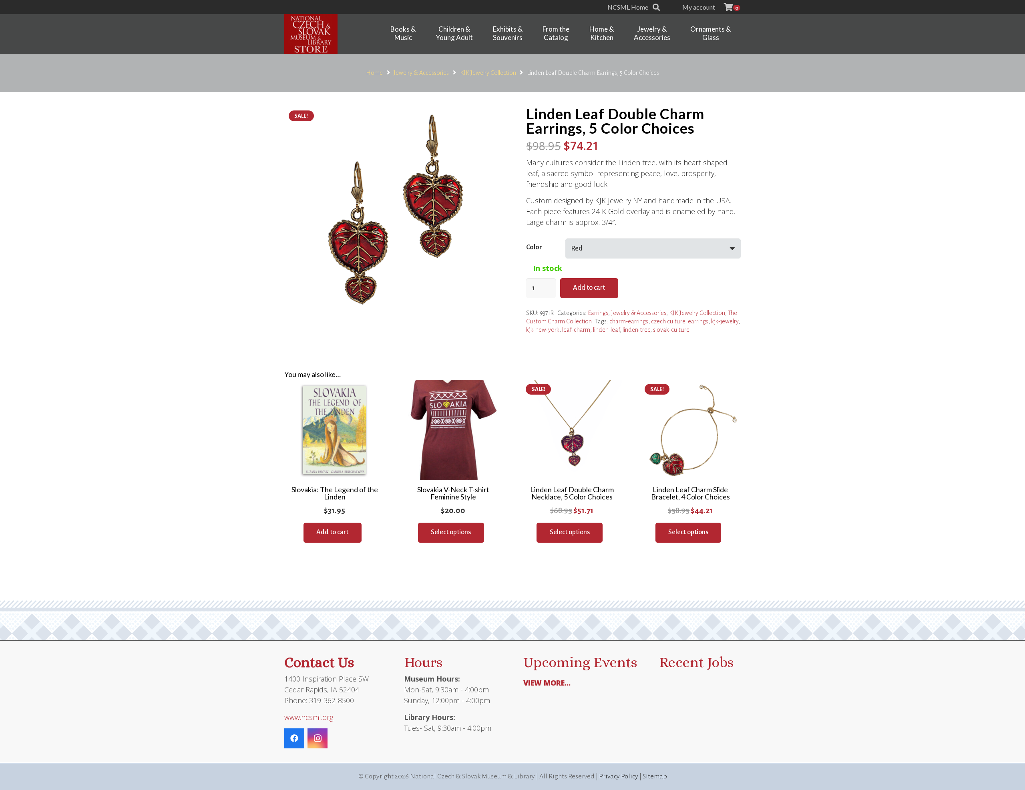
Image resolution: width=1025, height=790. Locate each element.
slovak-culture (671, 330)
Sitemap (655, 776)
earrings (698, 321)
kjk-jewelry (724, 321)
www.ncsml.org (308, 717)
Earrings (598, 313)
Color (534, 247)
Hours (423, 662)
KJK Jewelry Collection (488, 73)
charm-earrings (628, 321)
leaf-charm (576, 330)
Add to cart (589, 287)
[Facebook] (294, 738)
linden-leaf (606, 330)
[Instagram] (318, 738)
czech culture (668, 321)
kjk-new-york (542, 330)
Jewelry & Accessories (421, 73)
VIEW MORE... (547, 683)
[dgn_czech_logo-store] (311, 34)
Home (374, 73)
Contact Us (319, 662)
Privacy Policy (618, 776)
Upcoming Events (580, 662)
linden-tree (636, 330)
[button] (656, 7)
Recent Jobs (696, 662)
